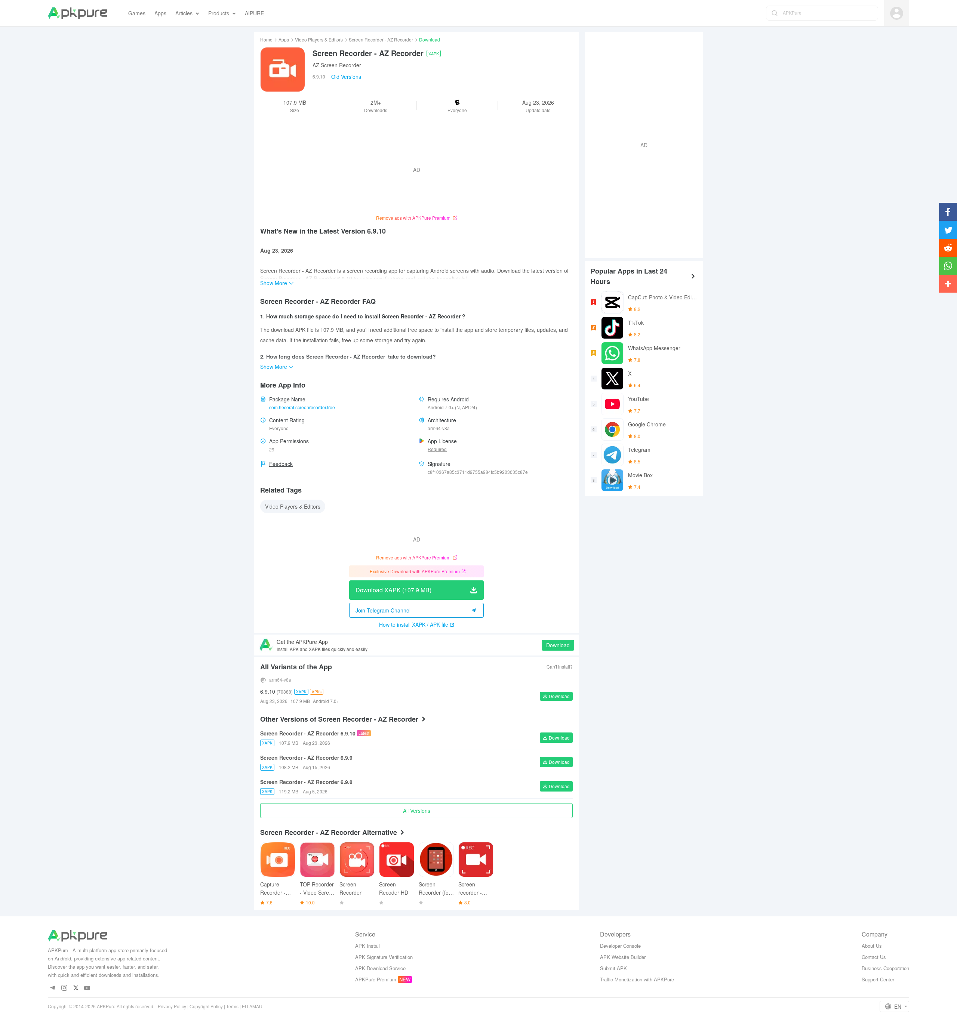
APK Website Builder (623, 956)
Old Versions (346, 76)
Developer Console (620, 945)
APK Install (367, 945)
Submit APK (613, 968)
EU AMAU (252, 1006)
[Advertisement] (641, 144)
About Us (872, 945)
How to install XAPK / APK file (413, 624)
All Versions (416, 810)
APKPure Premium (375, 979)
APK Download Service (380, 968)
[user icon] (896, 13)
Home (266, 39)
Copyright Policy (206, 1006)
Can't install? (560, 666)
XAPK (433, 53)
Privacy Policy (172, 1006)
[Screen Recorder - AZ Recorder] (282, 69)
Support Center (878, 979)
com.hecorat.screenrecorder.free (302, 407)
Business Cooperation (885, 968)
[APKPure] (77, 13)
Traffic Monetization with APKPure (637, 979)
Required (437, 449)
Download (558, 645)
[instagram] (64, 988)
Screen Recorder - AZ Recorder (381, 39)
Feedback (281, 464)
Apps (284, 39)
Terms (232, 1006)
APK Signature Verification (384, 956)
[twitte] (75, 988)
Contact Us (874, 956)
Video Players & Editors (319, 39)
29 (271, 449)
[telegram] (52, 988)
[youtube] (87, 988)
